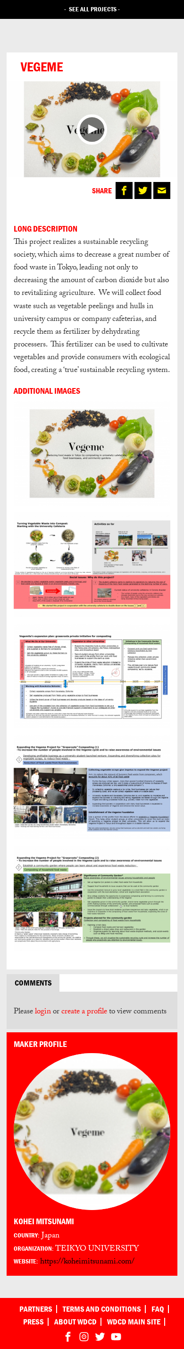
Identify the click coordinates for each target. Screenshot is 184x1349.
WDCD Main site (133, 1322)
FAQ (157, 1309)
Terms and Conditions (102, 1309)
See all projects (93, 9)
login (43, 1012)
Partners (35, 1309)
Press (33, 1322)
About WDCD (75, 1322)
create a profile (84, 1012)
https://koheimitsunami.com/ (87, 1262)
